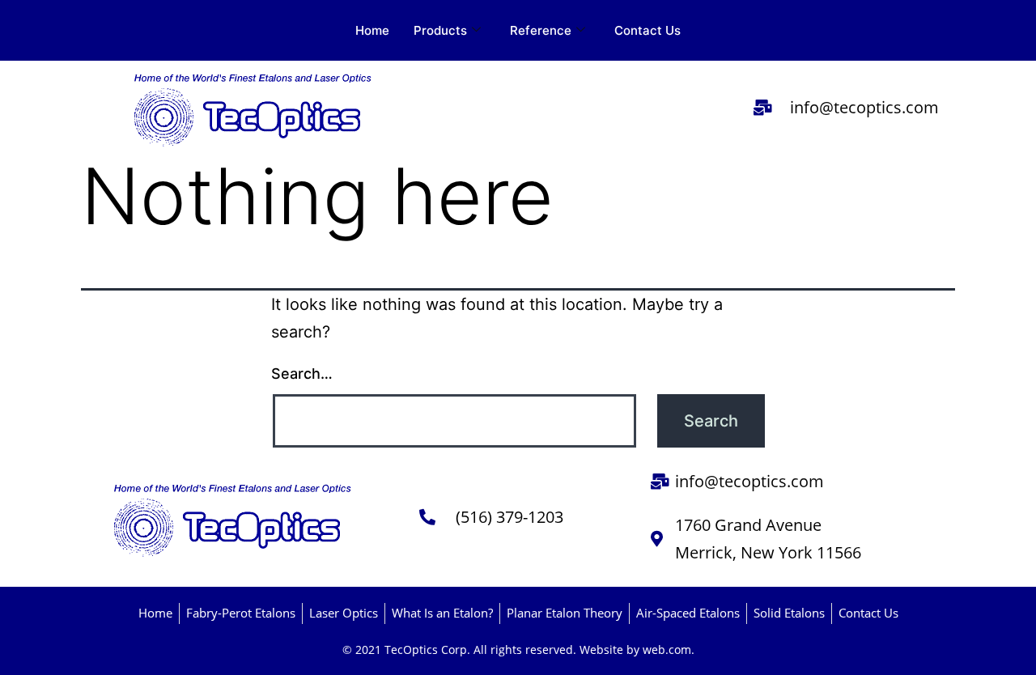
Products (440, 30)
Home (372, 30)
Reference (540, 30)
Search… (302, 373)
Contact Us (647, 30)
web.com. (668, 649)
